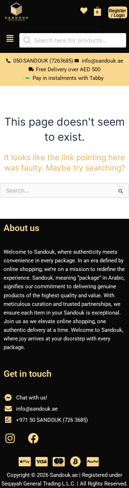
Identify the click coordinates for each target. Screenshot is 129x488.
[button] (10, 38)
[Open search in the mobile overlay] (72, 40)
